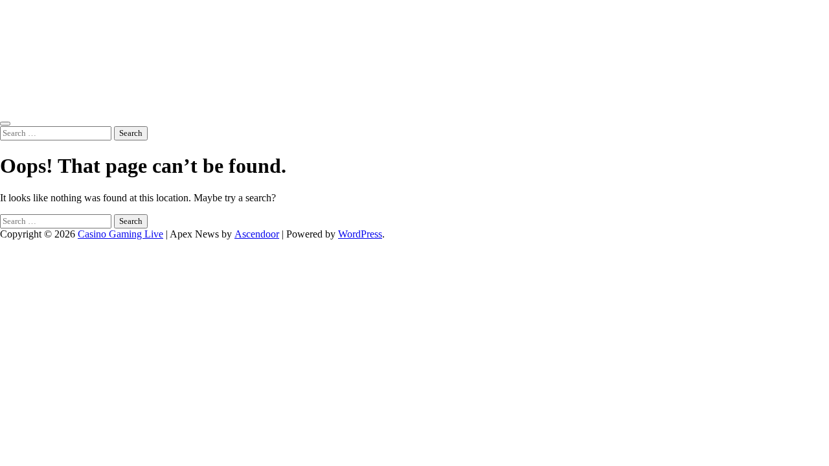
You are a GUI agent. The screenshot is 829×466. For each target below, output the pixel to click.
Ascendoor (256, 233)
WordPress (360, 233)
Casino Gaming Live (120, 233)
